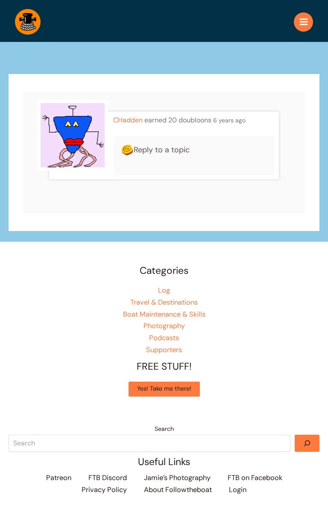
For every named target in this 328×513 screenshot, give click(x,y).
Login (237, 489)
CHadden (128, 120)
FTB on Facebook (255, 477)
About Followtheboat (178, 489)
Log (164, 290)
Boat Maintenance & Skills (164, 314)
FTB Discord (107, 477)
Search (164, 429)
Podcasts (164, 337)
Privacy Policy (104, 489)
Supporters (164, 349)
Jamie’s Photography (177, 477)
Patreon (58, 477)
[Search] (307, 443)
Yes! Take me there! (164, 389)
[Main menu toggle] (303, 22)
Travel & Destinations (164, 302)
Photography (164, 325)
